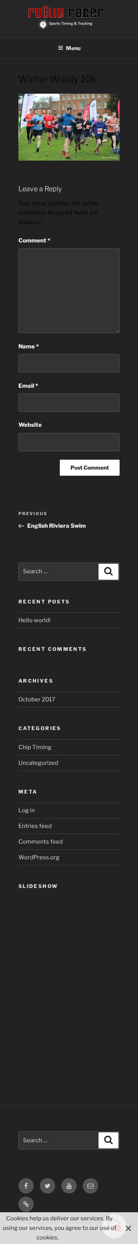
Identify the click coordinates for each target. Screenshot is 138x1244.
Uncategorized (38, 762)
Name (28, 346)
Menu (73, 48)
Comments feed (40, 841)
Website (30, 424)
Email (28, 385)
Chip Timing (34, 747)
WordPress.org (38, 857)
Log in (26, 810)
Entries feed (35, 826)
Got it (75, 1237)
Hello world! (34, 620)
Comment (34, 240)
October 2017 (36, 699)
